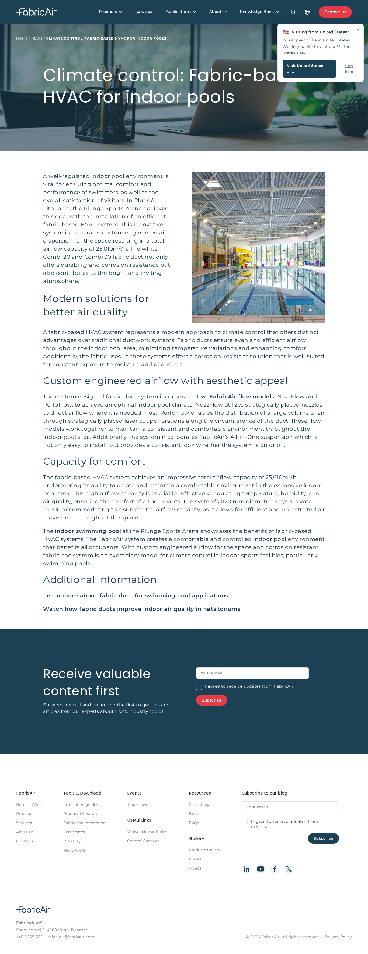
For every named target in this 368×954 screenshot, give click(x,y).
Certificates (74, 832)
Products (108, 11)
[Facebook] (275, 869)
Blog (193, 813)
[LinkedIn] (247, 869)
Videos (195, 868)
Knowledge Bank (257, 11)
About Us (25, 832)
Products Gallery (204, 850)
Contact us (335, 11)
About (215, 11)
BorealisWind (29, 804)
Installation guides (80, 804)
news (37, 38)
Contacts (24, 841)
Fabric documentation (84, 822)
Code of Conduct (143, 840)
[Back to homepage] (36, 12)
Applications (178, 11)
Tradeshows (138, 804)
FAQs (194, 822)
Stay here (349, 69)
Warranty (72, 841)
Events (195, 859)
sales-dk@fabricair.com (71, 936)
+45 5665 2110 (29, 936)
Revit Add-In (74, 850)
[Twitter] (289, 869)
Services (144, 12)
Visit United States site (305, 68)
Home (22, 38)
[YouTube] (261, 869)
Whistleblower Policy (147, 831)
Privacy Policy (338, 936)
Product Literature (80, 813)
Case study (199, 804)
